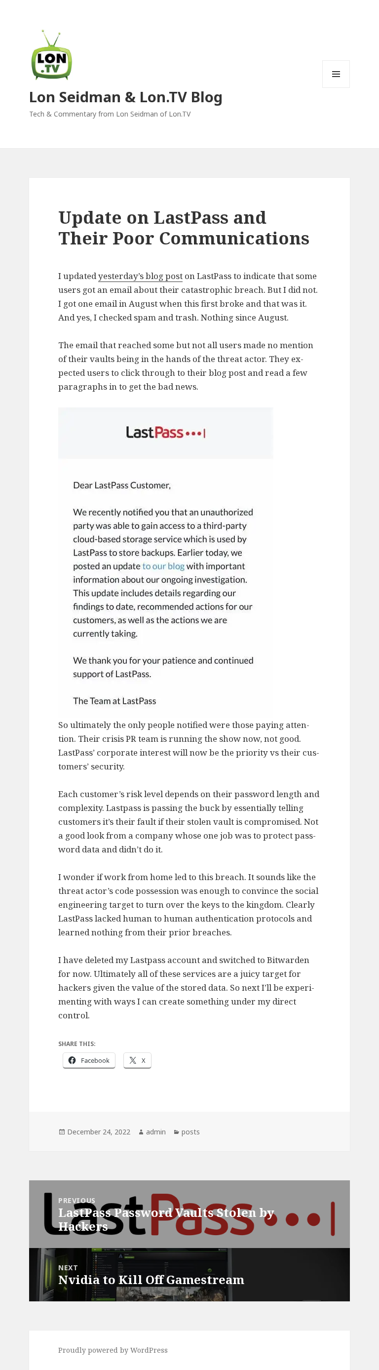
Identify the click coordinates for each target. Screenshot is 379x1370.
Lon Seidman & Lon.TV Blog (126, 96)
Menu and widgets (336, 87)
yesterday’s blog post (140, 276)
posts (191, 1131)
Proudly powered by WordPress (113, 1350)
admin (156, 1131)
